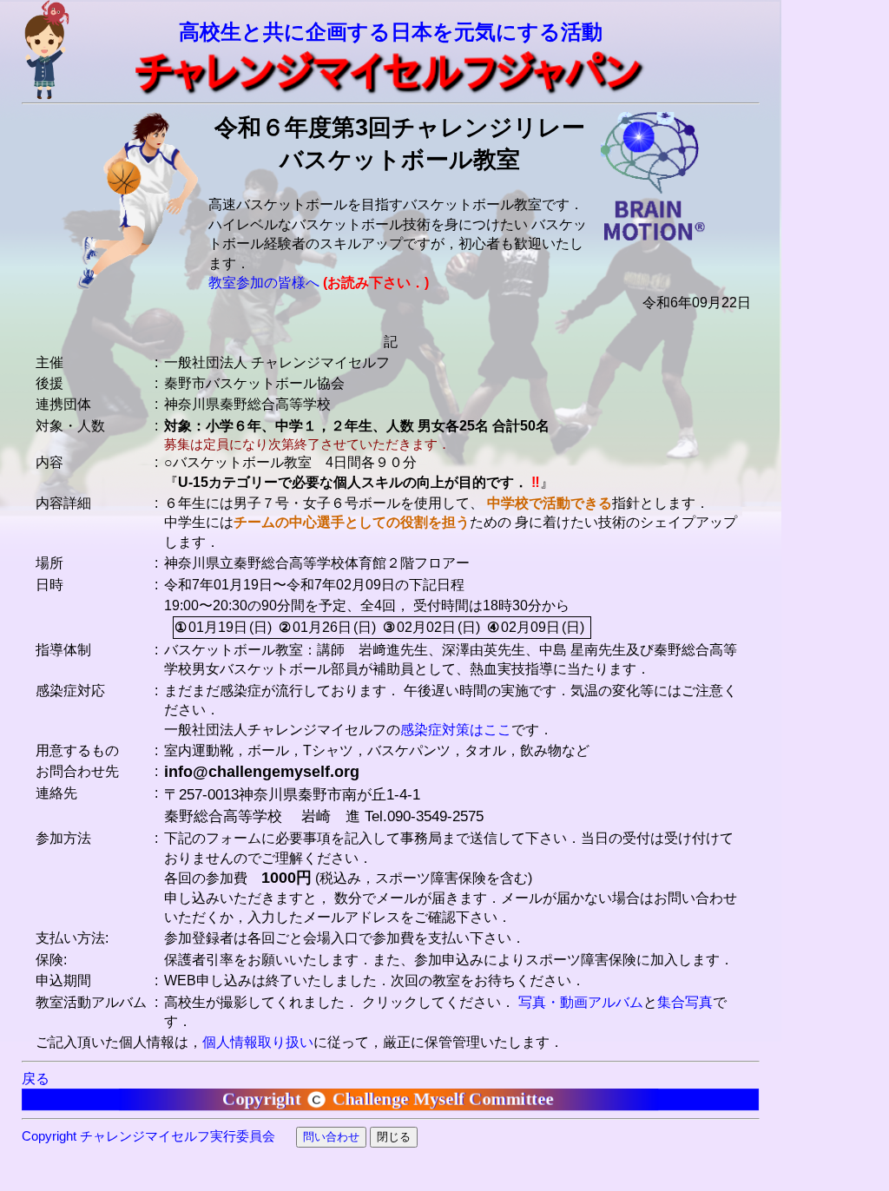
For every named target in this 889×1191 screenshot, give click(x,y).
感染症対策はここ (455, 729)
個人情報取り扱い (257, 1042)
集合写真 (685, 1002)
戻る (35, 1078)
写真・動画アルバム (580, 1002)
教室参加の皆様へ (263, 282)
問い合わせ (331, 1136)
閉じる (394, 1136)
